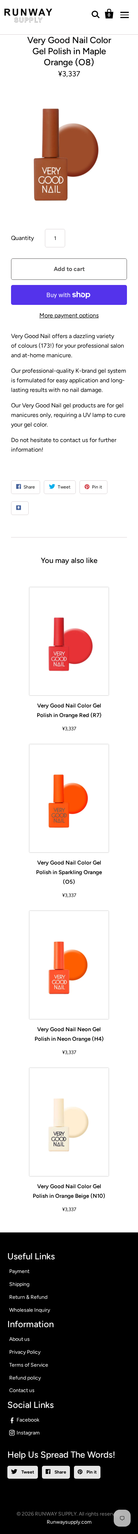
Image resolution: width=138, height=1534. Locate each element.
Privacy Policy (24, 1352)
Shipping (19, 1284)
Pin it (91, 1472)
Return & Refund (28, 1297)
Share (59, 1472)
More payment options (69, 315)
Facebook (28, 1420)
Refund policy (25, 1378)
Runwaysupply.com (69, 1522)
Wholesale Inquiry (29, 1310)
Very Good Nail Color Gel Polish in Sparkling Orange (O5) (69, 872)
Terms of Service (28, 1365)
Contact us (22, 1390)
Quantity (22, 237)
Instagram (28, 1433)
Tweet (27, 1472)
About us (19, 1339)
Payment (19, 1271)
